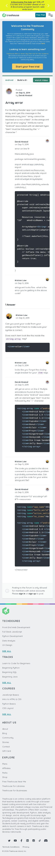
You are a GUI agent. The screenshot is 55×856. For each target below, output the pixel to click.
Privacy (26, 847)
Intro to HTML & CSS (11, 699)
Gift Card (6, 751)
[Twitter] (9, 840)
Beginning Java (9, 676)
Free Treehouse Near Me (14, 781)
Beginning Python (11, 668)
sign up (32, 593)
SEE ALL (6, 651)
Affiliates (6, 768)
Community (7, 737)
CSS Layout (7, 708)
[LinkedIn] (27, 840)
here (43, 43)
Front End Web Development (16, 627)
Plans (4, 764)
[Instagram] (33, 840)
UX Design (7, 645)
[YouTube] (15, 840)
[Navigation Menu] (50, 15)
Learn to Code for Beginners (16, 663)
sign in (22, 593)
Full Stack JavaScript (12, 631)
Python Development (12, 636)
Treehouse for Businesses (14, 790)
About (5, 729)
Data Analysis (8, 640)
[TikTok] (40, 840)
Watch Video (41, 80)
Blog (4, 733)
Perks (4, 773)
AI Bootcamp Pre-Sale (21, 2)
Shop (4, 777)
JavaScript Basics (10, 695)
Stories (5, 742)
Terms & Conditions (10, 847)
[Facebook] (21, 840)
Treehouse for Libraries (13, 786)
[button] (7, 5)
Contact (6, 746)
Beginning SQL (9, 672)
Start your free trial (27, 66)
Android (9, 80)
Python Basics (9, 704)
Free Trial (40, 15)
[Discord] (46, 840)
